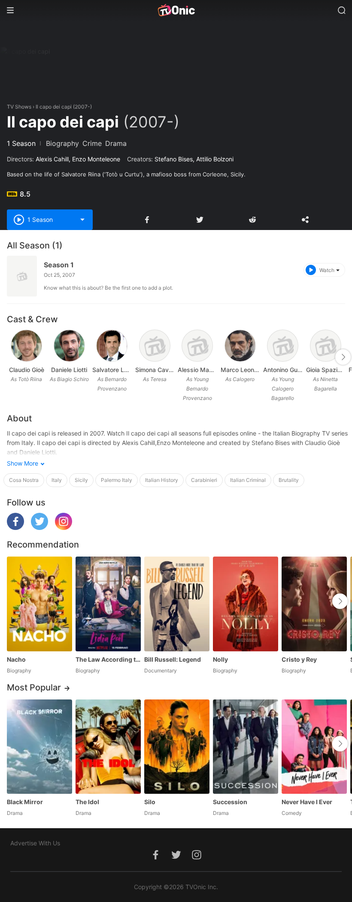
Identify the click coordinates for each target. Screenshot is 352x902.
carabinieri (204, 480)
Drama (116, 143)
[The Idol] (108, 746)
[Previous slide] (12, 357)
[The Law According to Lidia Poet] (108, 604)
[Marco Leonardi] (240, 346)
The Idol (87, 801)
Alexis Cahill (52, 159)
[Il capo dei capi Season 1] (22, 276)
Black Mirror (25, 801)
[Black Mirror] (39, 746)
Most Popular (34, 687)
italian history (161, 480)
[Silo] (176, 746)
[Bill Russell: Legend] (176, 604)
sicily (81, 480)
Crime (92, 143)
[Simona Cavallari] (154, 346)
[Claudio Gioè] (26, 346)
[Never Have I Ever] (314, 746)
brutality (289, 480)
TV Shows (19, 106)
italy (57, 480)
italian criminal (248, 480)
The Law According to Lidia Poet (108, 659)
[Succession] (245, 746)
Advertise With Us (35, 843)
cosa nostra (24, 480)
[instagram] (63, 527)
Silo (149, 801)
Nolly (220, 659)
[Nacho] (39, 604)
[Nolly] (245, 604)
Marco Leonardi (240, 369)
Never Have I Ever (307, 801)
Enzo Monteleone (96, 159)
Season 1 (59, 264)
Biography (62, 143)
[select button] (82, 219)
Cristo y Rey (299, 659)
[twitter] (39, 527)
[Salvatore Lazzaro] (111, 346)
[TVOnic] (176, 10)
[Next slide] (343, 357)
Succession (230, 801)
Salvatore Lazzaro (112, 369)
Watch (326, 270)
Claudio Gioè (26, 369)
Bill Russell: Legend (172, 659)
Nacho (16, 659)
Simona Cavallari (155, 369)
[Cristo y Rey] (314, 604)
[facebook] (15, 527)
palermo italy (116, 480)
